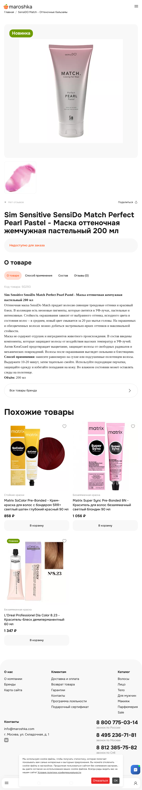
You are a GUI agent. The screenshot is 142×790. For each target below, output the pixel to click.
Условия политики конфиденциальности (59, 772)
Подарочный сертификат (70, 707)
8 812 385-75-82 (116, 748)
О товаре (13, 275)
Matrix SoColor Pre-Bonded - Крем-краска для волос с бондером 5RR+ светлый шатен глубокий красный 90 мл (36, 504)
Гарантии (58, 690)
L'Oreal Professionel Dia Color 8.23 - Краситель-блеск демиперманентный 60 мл (34, 619)
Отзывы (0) (81, 275)
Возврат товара (63, 684)
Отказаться (100, 780)
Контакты (58, 696)
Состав (63, 275)
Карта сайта (13, 690)
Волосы (123, 679)
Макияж (124, 701)
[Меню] (6, 783)
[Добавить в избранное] (64, 426)
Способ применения (38, 275)
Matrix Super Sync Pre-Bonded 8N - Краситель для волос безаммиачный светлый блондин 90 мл (102, 504)
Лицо (122, 684)
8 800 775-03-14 (117, 722)
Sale (121, 712)
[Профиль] (136, 783)
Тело (121, 690)
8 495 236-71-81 (116, 735)
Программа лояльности (69, 701)
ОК (116, 780)
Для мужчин (127, 696)
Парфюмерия (128, 707)
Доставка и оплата (65, 679)
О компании (13, 679)
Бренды (10, 684)
